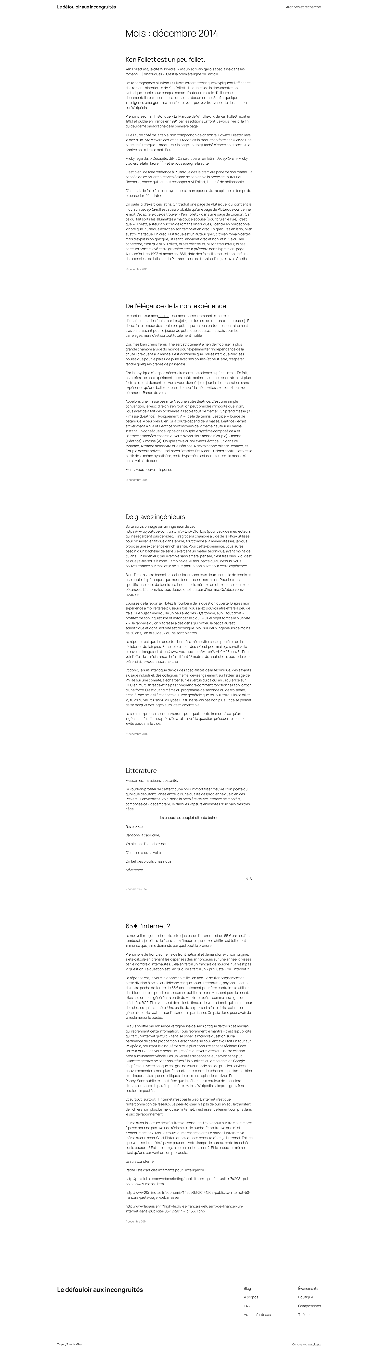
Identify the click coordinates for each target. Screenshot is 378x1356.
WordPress (314, 1344)
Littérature (141, 770)
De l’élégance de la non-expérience (176, 305)
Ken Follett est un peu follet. (165, 59)
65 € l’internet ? (148, 925)
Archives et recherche (303, 7)
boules (163, 315)
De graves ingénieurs (155, 516)
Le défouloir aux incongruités (86, 7)
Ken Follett (134, 69)
